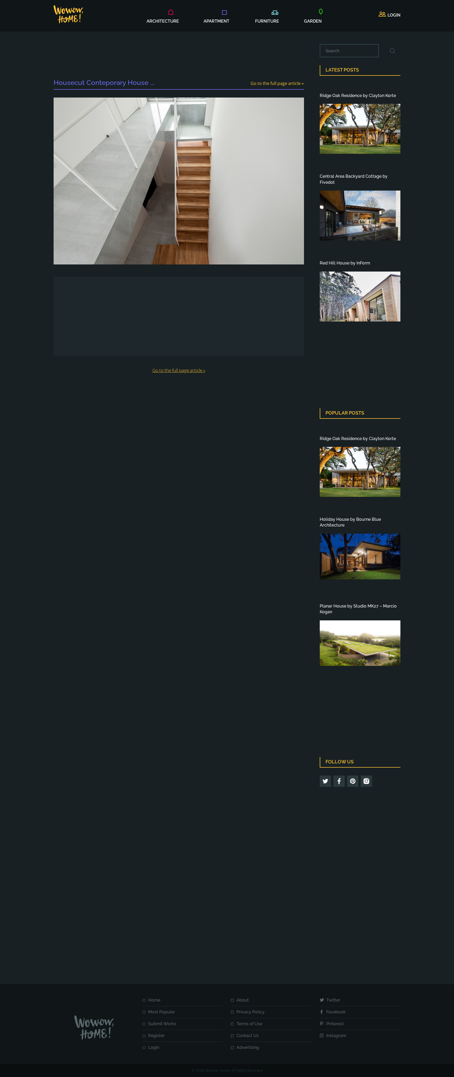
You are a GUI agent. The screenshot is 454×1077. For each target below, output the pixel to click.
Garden (313, 21)
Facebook (336, 1011)
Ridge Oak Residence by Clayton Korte (358, 95)
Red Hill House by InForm (345, 263)
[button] (389, 15)
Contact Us (247, 1035)
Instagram (336, 1035)
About (242, 1000)
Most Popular (161, 1011)
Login (153, 1047)
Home (154, 1000)
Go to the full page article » (277, 83)
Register (156, 1035)
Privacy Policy (250, 1011)
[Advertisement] (178, 56)
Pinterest (335, 1023)
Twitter (333, 1000)
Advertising (247, 1047)
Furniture (267, 21)
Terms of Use (249, 1023)
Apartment (216, 21)
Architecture (163, 21)
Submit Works (162, 1023)
